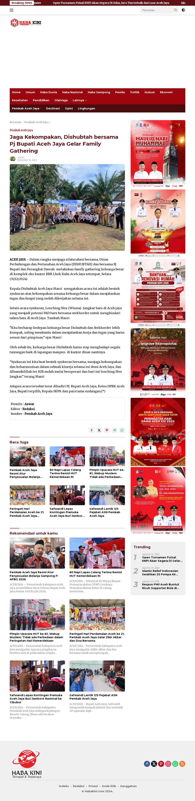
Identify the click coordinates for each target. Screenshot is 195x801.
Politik (134, 92)
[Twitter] (154, 764)
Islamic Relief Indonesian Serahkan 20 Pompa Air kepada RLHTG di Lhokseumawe (160, 572)
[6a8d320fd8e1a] (158, 224)
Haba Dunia (48, 92)
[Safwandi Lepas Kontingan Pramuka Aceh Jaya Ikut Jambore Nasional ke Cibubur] (67, 495)
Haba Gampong (99, 92)
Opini (69, 108)
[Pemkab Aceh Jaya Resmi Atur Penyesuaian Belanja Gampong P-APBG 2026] (27, 456)
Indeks (64, 786)
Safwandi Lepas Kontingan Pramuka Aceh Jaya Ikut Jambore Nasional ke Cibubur (67, 512)
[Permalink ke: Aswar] (13, 158)
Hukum (150, 92)
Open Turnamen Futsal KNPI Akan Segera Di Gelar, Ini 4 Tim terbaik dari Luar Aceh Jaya (76, 3)
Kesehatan (20, 100)
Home (16, 92)
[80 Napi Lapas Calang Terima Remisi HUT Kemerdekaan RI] (67, 456)
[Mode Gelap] (183, 10)
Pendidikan (41, 100)
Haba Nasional (72, 92)
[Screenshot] (158, 432)
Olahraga (61, 100)
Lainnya (78, 100)
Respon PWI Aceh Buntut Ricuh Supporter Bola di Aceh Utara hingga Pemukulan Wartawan (160, 586)
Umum (30, 92)
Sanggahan (128, 786)
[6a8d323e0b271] (158, 154)
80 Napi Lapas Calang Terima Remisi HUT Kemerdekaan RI (65, 473)
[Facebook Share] (91, 430)
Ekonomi (166, 92)
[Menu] (12, 10)
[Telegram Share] (114, 430)
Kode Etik (109, 786)
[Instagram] (168, 764)
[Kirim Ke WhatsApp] (122, 430)
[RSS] (182, 764)
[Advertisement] (97, 59)
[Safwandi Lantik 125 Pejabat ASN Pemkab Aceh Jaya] (107, 495)
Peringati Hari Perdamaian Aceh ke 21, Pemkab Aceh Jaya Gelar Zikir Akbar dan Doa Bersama (27, 512)
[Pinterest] (161, 764)
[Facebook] (147, 764)
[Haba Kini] (26, 22)
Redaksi (78, 786)
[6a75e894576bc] (158, 293)
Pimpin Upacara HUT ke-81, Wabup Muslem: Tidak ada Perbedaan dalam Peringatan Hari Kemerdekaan (107, 473)
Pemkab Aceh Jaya (25, 108)
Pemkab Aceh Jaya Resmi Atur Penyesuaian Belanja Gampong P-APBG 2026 (27, 473)
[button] (176, 10)
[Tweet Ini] (99, 430)
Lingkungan (86, 108)
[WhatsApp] (175, 764)
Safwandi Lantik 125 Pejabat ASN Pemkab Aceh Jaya (105, 512)
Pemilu (120, 92)
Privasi (93, 786)
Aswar (21, 157)
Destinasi (53, 108)
